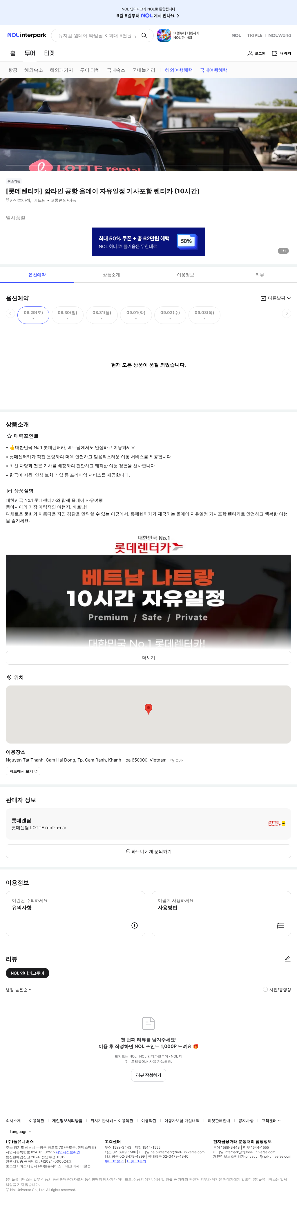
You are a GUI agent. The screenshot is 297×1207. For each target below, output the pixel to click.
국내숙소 (116, 70)
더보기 (148, 657)
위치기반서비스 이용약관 (111, 1120)
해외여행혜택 (179, 70)
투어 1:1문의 (114, 1161)
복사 (179, 760)
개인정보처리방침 (67, 1120)
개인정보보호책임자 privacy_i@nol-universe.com (252, 1156)
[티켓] (49, 53)
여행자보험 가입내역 (182, 1120)
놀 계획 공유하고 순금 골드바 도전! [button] (95, 35)
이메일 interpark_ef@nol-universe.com (244, 1152)
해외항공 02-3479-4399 (125, 1156)
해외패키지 (61, 70)
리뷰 (260, 274)
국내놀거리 (143, 70)
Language (19, 1131)
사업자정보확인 (68, 1152)
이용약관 (36, 1120)
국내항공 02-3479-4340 (168, 1156)
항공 (12, 70)
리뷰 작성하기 (148, 1074)
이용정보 (185, 274)
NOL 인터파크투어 (27, 972)
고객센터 (269, 1120)
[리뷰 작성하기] (287, 958)
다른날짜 (276, 298)
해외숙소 (33, 70)
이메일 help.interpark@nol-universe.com (171, 1152)
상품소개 (111, 274)
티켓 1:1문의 (136, 1161)
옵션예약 (37, 274)
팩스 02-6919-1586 (120, 1152)
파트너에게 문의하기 (151, 851)
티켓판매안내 (219, 1120)
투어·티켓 (90, 70)
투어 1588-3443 (118, 1147)
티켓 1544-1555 (147, 1147)
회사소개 (13, 1120)
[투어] (30, 53)
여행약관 (148, 1120)
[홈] (12, 53)
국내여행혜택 (214, 70)
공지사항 (245, 1120)
